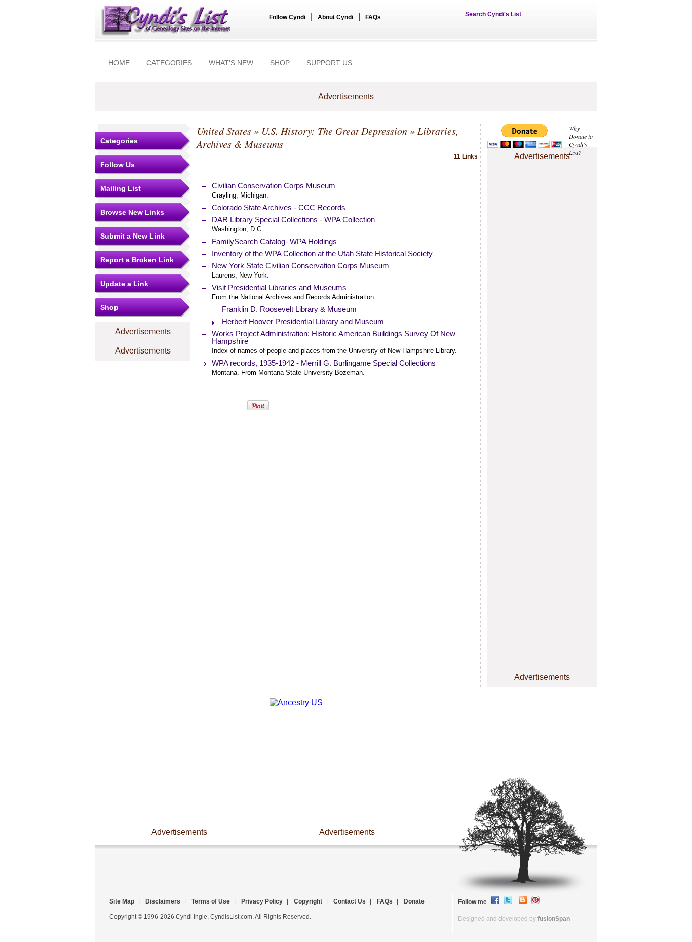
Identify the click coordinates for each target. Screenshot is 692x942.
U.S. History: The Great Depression (334, 130)
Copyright (308, 901)
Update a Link (124, 284)
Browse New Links (132, 212)
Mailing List (120, 188)
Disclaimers (162, 901)
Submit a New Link (132, 236)
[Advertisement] (542, 194)
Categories (119, 141)
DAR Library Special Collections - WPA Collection (293, 219)
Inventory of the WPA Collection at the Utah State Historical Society (322, 253)
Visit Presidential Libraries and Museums (279, 287)
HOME (119, 63)
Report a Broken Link (137, 260)
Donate (414, 901)
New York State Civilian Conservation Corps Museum (300, 265)
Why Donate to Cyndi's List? (581, 140)
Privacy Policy (262, 901)
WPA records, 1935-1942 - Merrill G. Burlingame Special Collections (324, 363)
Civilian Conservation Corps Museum (273, 185)
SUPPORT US (329, 63)
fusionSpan (553, 918)
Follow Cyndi (287, 17)
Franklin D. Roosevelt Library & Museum (289, 309)
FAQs (373, 17)
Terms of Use (210, 901)
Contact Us (349, 901)
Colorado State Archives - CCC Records (278, 207)
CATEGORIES (169, 63)
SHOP (280, 63)
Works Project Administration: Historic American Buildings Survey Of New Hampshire (333, 337)
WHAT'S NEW (231, 63)
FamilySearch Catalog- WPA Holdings (274, 241)
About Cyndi (335, 17)
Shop (109, 307)
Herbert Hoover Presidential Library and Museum (303, 321)
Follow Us (117, 165)
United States (224, 130)
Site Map (121, 901)
